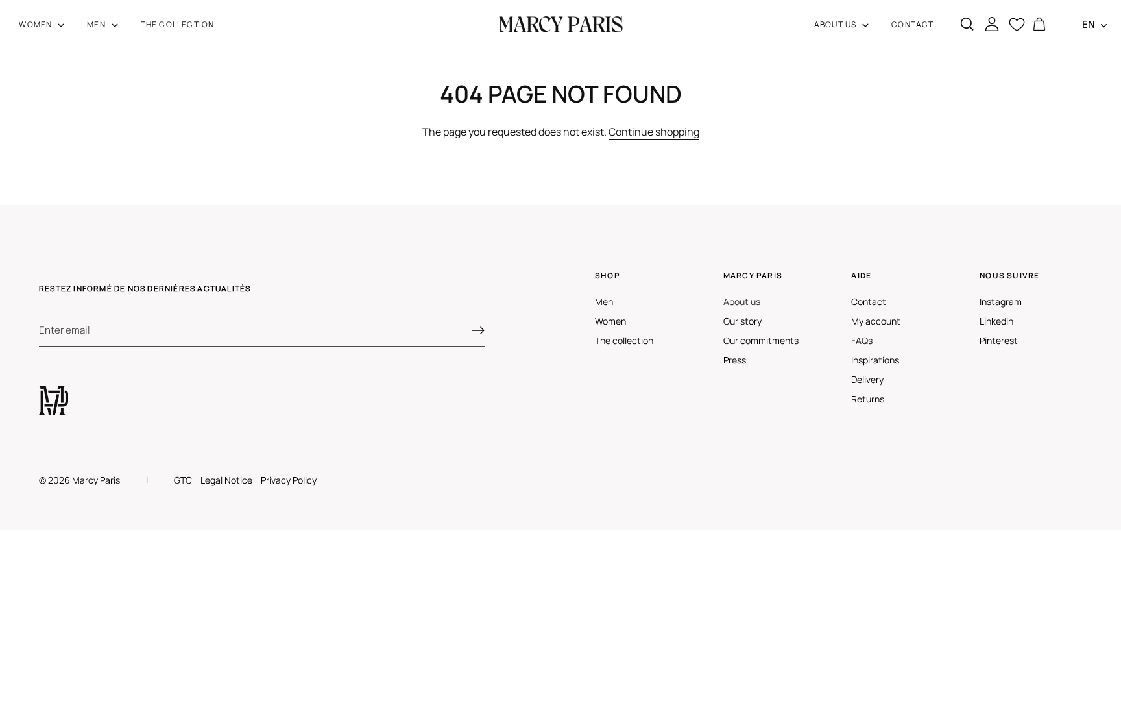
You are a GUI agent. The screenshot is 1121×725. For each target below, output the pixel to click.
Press (734, 360)
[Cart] (1039, 24)
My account (875, 321)
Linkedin (996, 321)
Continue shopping (654, 132)
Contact (868, 301)
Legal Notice (226, 480)
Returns (867, 399)
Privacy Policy (289, 480)
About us (741, 301)
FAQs (862, 340)
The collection (624, 340)
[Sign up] (478, 330)
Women (610, 321)
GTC (183, 480)
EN (1088, 24)
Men (604, 301)
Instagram (1001, 301)
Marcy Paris (96, 480)
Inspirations (875, 360)
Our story (742, 321)
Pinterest (999, 340)
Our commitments (761, 340)
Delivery (867, 379)
